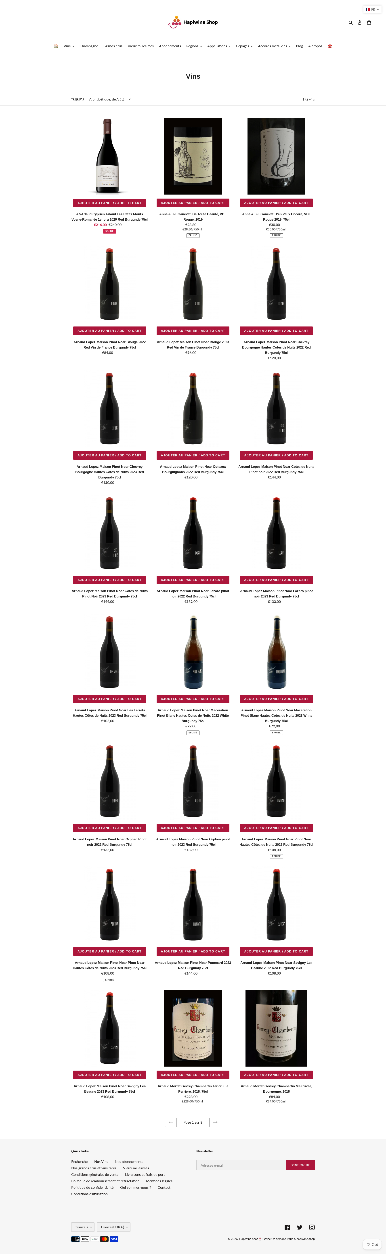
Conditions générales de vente (94, 1174)
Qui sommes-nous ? (135, 1187)
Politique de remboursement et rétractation (105, 1181)
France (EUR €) (112, 1227)
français (82, 1227)
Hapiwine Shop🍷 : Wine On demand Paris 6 (267, 1239)
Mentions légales (159, 1181)
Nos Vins (101, 1161)
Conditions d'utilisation (89, 1194)
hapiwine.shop (306, 1239)
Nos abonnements (129, 1161)
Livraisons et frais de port (145, 1174)
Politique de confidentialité (92, 1187)
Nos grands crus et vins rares (93, 1168)
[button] (372, 9)
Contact (164, 1187)
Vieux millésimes (136, 1168)
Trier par (77, 99)
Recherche (79, 1161)
